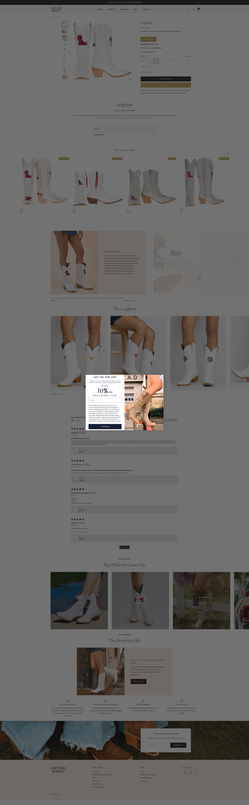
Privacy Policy (109, 421)
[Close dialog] (161, 377)
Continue (105, 426)
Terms (118, 421)
